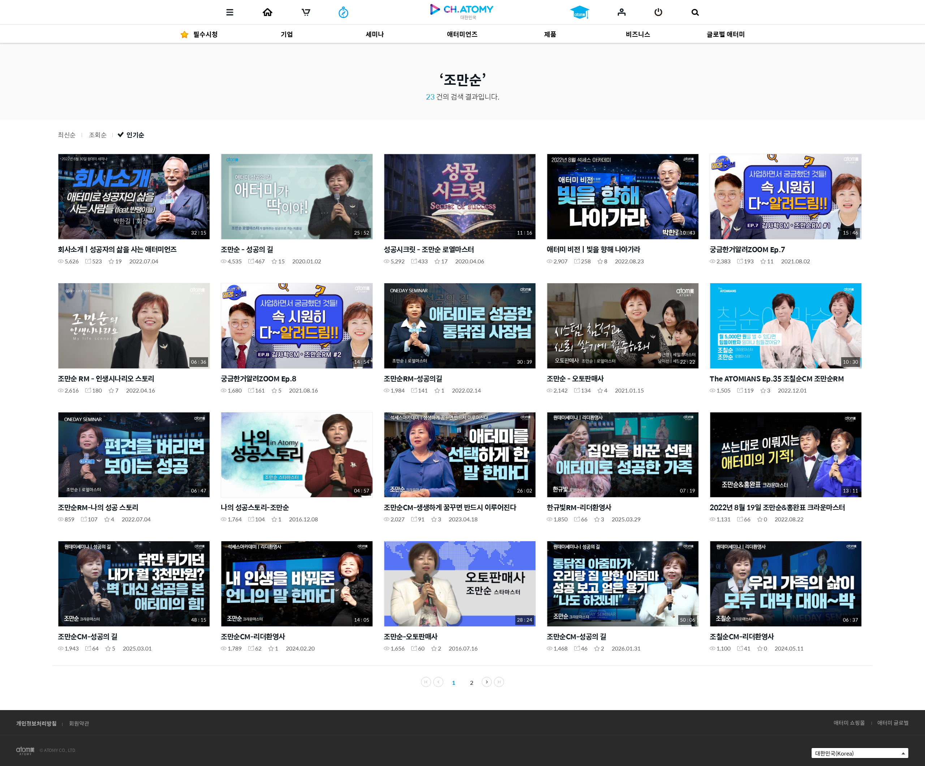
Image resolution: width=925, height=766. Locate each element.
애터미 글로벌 (893, 722)
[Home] (267, 12)
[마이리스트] (622, 11)
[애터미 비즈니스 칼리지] (580, 12)
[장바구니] (306, 12)
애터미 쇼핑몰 (849, 722)
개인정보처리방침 (36, 723)
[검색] (695, 12)
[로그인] (658, 12)
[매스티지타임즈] (343, 12)
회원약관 (79, 723)
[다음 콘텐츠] (487, 682)
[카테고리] (229, 12)
